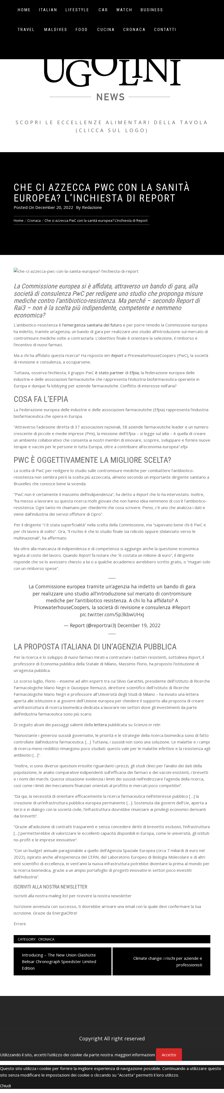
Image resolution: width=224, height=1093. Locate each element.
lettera (100, 724)
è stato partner (109, 372)
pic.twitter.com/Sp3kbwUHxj (112, 614)
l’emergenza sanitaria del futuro (92, 325)
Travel (26, 29)
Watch (124, 9)
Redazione (92, 207)
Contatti (165, 29)
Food (82, 29)
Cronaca (134, 29)
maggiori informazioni (135, 1054)
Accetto (169, 1054)
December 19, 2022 (138, 625)
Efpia (134, 372)
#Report (181, 607)
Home (24, 9)
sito (165, 433)
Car (103, 9)
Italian (48, 9)
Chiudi (5, 1085)
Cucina (106, 29)
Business (152, 9)
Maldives (55, 29)
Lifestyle (77, 9)
